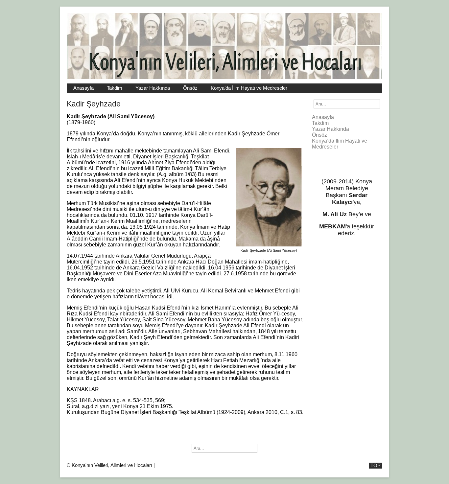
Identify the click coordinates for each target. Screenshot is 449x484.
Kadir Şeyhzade (94, 104)
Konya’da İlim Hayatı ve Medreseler (249, 88)
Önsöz (190, 88)
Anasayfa (83, 88)
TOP (375, 465)
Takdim (114, 88)
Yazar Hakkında (152, 88)
